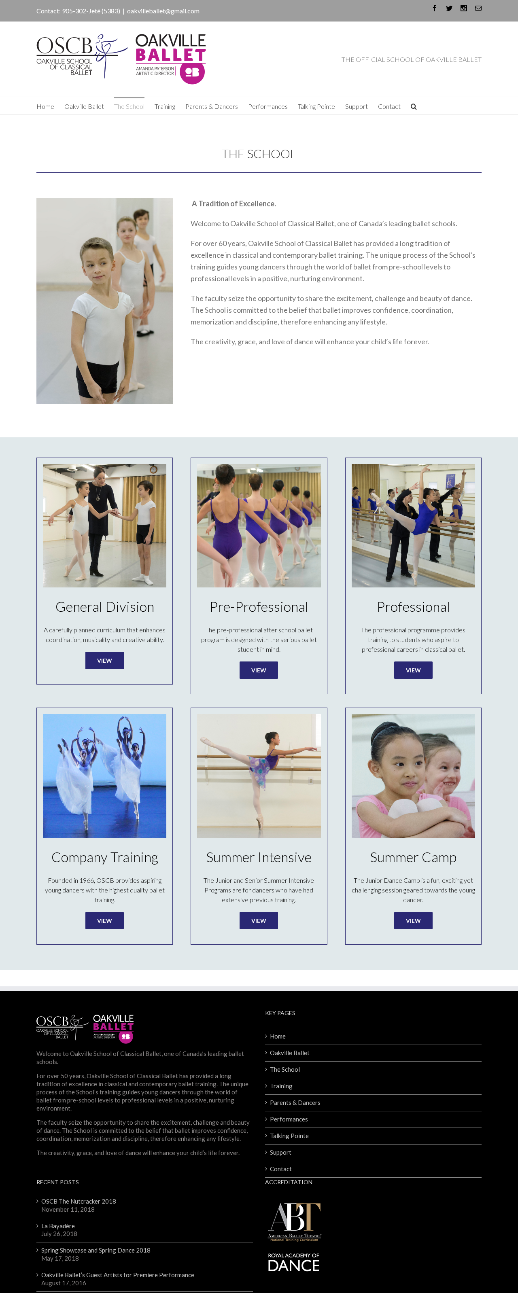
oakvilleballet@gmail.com (163, 11)
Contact (281, 1168)
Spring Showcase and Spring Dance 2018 (96, 1250)
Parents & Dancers (295, 1102)
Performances (289, 1119)
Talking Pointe (289, 1135)
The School (285, 1069)
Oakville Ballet (290, 1052)
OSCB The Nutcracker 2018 (78, 1201)
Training (281, 1086)
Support (280, 1152)
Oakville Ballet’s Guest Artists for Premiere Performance (117, 1274)
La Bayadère (58, 1225)
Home (278, 1036)
